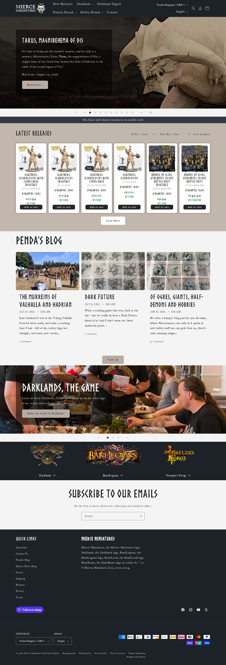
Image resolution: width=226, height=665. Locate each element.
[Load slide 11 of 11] (132, 112)
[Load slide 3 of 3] (118, 437)
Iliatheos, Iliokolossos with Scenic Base (96, 178)
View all (113, 359)
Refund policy (85, 653)
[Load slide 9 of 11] (121, 112)
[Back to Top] (218, 657)
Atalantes (27, 193)
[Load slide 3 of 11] (90, 112)
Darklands (45, 475)
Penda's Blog (23, 560)
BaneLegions (111, 475)
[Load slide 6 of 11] (106, 112)
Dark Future (100, 297)
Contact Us (22, 554)
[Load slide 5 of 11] (100, 112)
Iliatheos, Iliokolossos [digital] (64, 178)
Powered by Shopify (50, 653)
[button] (85, 4)
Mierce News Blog (26, 566)
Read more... (35, 87)
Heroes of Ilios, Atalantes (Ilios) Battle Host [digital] (162, 180)
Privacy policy (101, 653)
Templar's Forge (176, 475)
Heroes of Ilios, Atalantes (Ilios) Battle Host (194, 178)
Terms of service (117, 653)
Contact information (136, 653)
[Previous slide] (76, 112)
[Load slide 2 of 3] (113, 437)
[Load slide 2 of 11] (84, 112)
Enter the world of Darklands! (45, 413)
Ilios (37, 193)
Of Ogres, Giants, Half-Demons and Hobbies (176, 301)
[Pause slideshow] (150, 112)
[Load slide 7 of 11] (111, 112)
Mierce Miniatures (32, 653)
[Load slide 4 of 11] (95, 112)
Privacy (20, 591)
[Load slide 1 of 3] (107, 437)
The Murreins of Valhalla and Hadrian (45, 301)
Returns (20, 585)
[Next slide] (141, 112)
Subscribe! (21, 547)
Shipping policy (69, 653)
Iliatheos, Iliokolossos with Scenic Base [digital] (31, 180)
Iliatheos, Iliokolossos (129, 176)
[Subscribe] (141, 516)
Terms (19, 597)
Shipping (20, 578)
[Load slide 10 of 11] (127, 112)
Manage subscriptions (136, 657)
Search (19, 572)
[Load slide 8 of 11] (116, 112)
